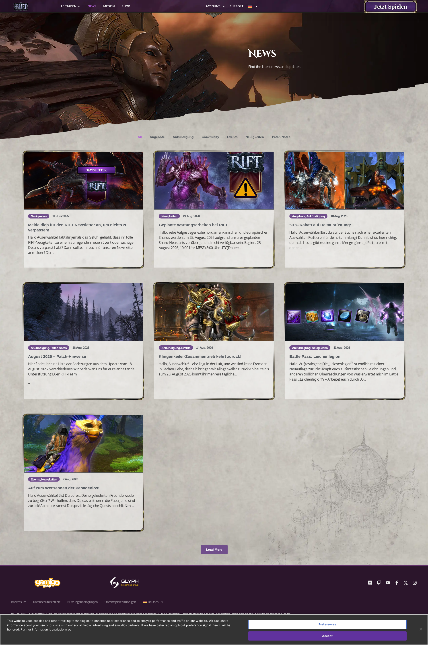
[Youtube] (388, 583)
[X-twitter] (405, 583)
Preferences (327, 624)
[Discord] (370, 583)
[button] (214, 549)
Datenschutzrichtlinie (46, 602)
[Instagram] (414, 583)
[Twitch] (379, 583)
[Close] (421, 629)
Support (236, 6)
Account (213, 6)
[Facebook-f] (397, 583)
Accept (327, 635)
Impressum (18, 602)
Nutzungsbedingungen (82, 602)
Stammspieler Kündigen (120, 602)
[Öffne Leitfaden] (78, 6)
